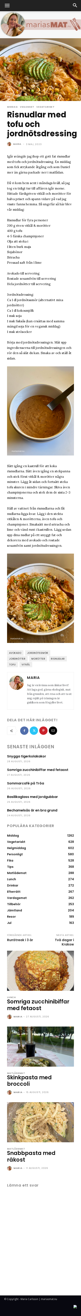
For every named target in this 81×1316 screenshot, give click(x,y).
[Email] (53, 730)
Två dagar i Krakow (64, 942)
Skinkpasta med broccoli (29, 1081)
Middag (12, 107)
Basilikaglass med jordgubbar (32, 796)
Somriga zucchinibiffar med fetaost (37, 769)
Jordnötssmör (37, 653)
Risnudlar (58, 658)
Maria (17, 144)
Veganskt (27, 107)
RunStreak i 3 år (20, 940)
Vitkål (26, 664)
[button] (7, 5)
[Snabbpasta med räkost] (40, 1122)
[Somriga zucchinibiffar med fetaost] (40, 971)
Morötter (38, 658)
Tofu (12, 664)
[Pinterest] (43, 730)
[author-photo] (10, 1016)
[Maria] (9, 144)
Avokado (15, 653)
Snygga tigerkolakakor (26, 756)
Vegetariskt (45, 107)
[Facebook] (24, 730)
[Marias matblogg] (40, 24)
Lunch (11, 997)
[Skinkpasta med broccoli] (40, 1047)
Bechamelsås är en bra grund (32, 810)
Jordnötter (17, 658)
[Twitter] (34, 730)
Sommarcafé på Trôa (25, 783)
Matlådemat (16, 1073)
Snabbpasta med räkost (31, 1156)
